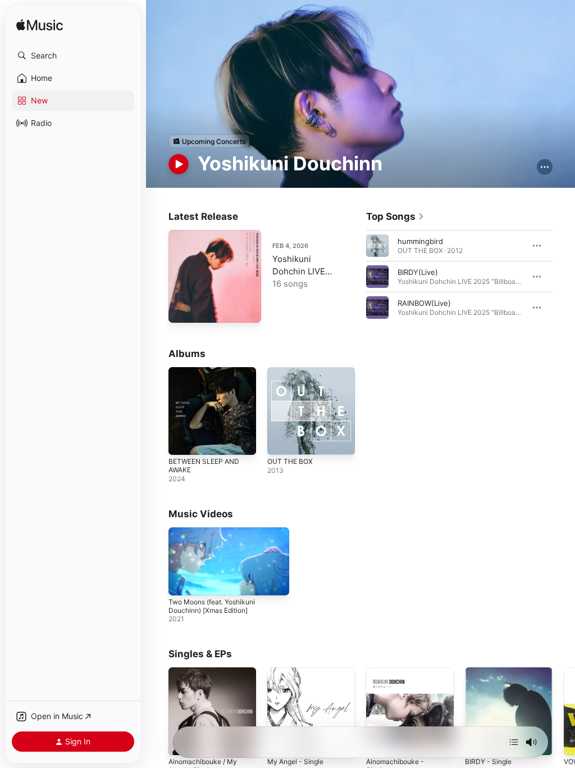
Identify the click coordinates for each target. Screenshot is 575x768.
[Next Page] (564, 276)
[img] (39, 25)
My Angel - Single (295, 761)
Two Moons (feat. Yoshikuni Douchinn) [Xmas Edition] (211, 606)
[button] (73, 55)
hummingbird (420, 241)
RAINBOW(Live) (424, 303)
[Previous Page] (355, 276)
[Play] (178, 164)
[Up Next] (514, 742)
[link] (395, 216)
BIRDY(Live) (418, 272)
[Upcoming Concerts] (208, 141)
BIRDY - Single (488, 761)
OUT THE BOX (290, 461)
